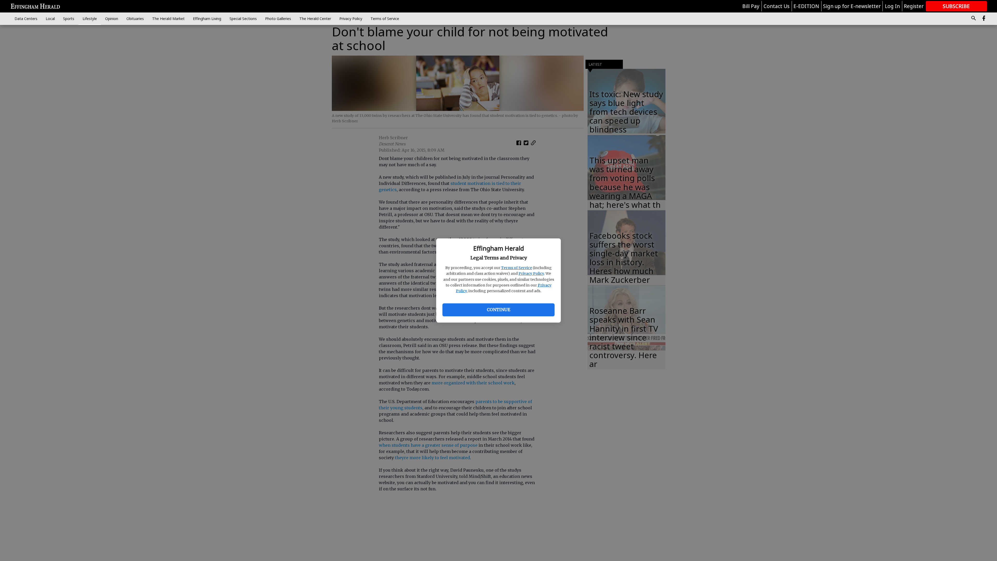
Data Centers (26, 18)
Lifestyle (90, 18)
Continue (498, 309)
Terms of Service (516, 267)
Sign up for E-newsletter (852, 6)
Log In (892, 6)
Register (914, 6)
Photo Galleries (278, 18)
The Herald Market (168, 18)
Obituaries (135, 18)
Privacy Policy (531, 273)
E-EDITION (806, 6)
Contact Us (777, 6)
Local (50, 18)
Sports (68, 18)
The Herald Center (315, 18)
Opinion (111, 18)
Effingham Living (207, 18)
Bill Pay (750, 6)
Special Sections (243, 18)
